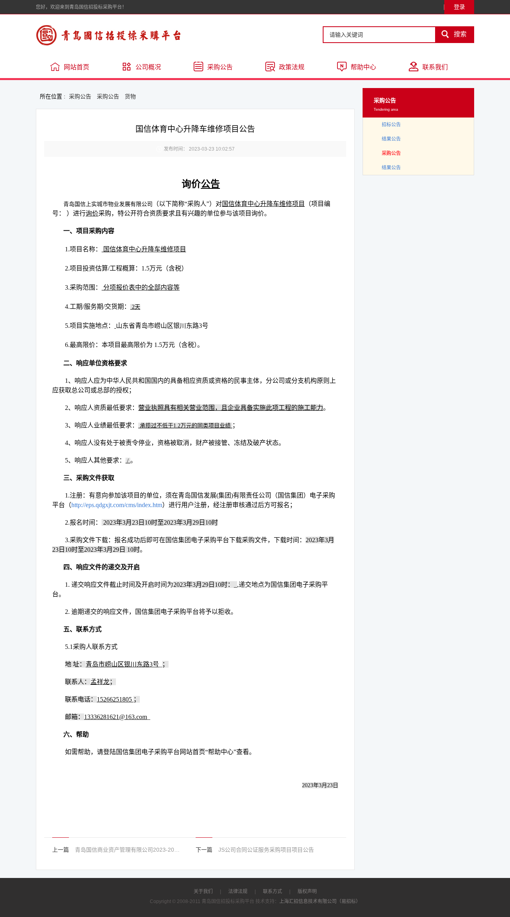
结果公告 (391, 139)
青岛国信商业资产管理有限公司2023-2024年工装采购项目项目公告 (128, 849)
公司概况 (148, 67)
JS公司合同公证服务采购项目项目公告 (266, 849)
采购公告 (220, 67)
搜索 (454, 34)
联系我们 (435, 67)
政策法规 (291, 67)
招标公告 (391, 124)
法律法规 (237, 891)
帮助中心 (363, 67)
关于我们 (203, 891)
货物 (130, 96)
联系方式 (272, 891)
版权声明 (307, 891)
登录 (459, 7)
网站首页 (76, 67)
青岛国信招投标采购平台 (131, 35)
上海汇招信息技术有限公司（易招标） (320, 901)
